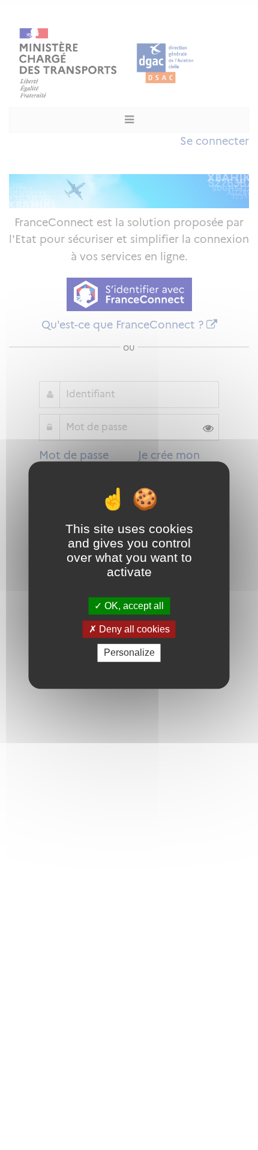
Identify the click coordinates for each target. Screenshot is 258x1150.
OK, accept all (133, 606)
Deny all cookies (133, 629)
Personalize (129, 653)
